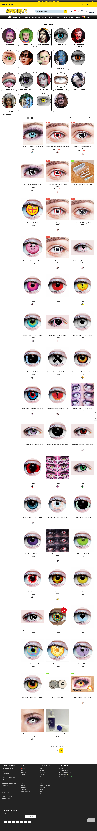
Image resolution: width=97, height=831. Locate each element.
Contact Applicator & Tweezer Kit (82, 184)
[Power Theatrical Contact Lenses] (32, 209)
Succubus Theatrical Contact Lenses (33, 444)
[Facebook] (5, 822)
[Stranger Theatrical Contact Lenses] (32, 322)
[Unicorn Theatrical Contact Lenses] (32, 650)
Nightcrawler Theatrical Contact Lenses (58, 481)
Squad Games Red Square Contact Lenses (57, 223)
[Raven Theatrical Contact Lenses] (82, 578)
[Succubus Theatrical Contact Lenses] (32, 431)
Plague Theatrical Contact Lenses (57, 517)
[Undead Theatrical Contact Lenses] (82, 684)
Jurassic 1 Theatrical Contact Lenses (83, 299)
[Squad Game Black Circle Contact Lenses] (82, 133)
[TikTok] (17, 822)
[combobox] (49, 11)
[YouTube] (25, 822)
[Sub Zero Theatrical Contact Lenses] (82, 394)
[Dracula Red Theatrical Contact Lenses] (82, 431)
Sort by (80, 118)
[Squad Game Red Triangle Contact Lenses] (57, 171)
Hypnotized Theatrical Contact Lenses (32, 630)
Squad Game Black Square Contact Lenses (57, 261)
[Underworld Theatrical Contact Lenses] (82, 616)
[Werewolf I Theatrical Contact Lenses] (82, 467)
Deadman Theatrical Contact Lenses (57, 372)
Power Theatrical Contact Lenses (33, 223)
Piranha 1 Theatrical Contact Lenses (32, 517)
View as (23, 118)
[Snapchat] (21, 822)
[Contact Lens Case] (57, 684)
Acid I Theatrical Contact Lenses (58, 335)
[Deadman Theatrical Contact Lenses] (57, 358)
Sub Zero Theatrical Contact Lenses (82, 408)
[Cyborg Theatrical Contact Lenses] (32, 171)
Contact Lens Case (57, 697)
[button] (28, 118)
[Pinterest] (13, 822)
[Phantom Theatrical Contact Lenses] (32, 540)
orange (82, 377)
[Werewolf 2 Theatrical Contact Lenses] (82, 358)
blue (32, 152)
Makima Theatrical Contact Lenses (57, 664)
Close (92, 1)
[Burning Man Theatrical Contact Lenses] (57, 616)
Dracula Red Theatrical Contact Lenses (82, 444)
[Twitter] (29, 822)
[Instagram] (9, 822)
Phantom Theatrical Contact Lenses (33, 554)
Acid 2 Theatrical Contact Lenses (83, 517)
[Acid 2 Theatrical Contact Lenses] (82, 504)
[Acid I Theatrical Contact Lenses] (57, 322)
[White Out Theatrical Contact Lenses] (32, 720)
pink (82, 268)
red (57, 152)
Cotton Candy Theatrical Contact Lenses (82, 261)
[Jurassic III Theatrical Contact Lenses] (82, 540)
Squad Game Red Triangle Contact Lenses (57, 185)
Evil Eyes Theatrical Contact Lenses (57, 299)
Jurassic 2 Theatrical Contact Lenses (57, 408)
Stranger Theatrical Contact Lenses (32, 335)
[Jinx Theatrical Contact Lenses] (32, 285)
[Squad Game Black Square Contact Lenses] (57, 247)
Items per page (63, 118)
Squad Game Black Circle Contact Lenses (82, 147)
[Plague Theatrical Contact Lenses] (57, 504)
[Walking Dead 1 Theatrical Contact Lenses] (57, 578)
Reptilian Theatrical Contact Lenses (32, 481)
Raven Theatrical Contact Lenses (82, 592)
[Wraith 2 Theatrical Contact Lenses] (32, 578)
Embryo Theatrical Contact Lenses (32, 261)
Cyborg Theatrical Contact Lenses (32, 184)
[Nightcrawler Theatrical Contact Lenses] (57, 467)
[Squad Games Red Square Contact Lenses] (57, 209)
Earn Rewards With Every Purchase (88, 4)
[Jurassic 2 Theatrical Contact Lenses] (57, 394)
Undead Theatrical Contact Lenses (82, 697)
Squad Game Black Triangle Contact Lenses (83, 223)
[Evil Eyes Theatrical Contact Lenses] (57, 285)
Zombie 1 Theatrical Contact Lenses (82, 335)
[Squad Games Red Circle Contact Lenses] (57, 133)
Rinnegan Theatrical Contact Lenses (83, 664)
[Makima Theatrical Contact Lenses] (57, 650)
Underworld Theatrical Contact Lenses (82, 630)
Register (94, 10)
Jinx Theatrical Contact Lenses (32, 299)
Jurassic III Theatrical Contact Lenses (82, 554)
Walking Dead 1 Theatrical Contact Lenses (57, 592)
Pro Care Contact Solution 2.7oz (57, 734)
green (82, 486)
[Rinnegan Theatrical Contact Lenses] (82, 650)
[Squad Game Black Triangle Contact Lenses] (82, 209)
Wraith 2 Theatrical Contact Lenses (32, 592)
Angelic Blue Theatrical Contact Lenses (32, 146)
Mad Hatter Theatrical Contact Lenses (32, 697)
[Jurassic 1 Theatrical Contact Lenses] (82, 285)
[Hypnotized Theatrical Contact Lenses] (32, 616)
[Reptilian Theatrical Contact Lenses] (32, 467)
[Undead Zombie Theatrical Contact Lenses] (57, 540)
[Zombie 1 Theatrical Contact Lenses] (82, 322)
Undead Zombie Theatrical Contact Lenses (57, 554)
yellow (82, 304)
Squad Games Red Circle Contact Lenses (57, 146)
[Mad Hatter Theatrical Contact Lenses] (32, 684)
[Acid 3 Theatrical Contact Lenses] (32, 358)
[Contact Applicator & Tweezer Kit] (82, 171)
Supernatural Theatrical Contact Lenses (33, 408)
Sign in (89, 10)
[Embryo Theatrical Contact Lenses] (32, 247)
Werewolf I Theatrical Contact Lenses (82, 481)
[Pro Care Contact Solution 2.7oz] (57, 720)
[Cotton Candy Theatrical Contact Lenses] (82, 247)
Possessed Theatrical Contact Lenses (57, 444)
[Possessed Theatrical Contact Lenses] (57, 431)
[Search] (51, 11)
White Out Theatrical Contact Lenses (32, 734)
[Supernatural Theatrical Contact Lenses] (32, 394)
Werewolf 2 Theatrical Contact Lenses (82, 372)
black (82, 154)
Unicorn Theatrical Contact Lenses (32, 664)
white (57, 561)
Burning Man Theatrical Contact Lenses (57, 630)
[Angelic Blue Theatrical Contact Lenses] (32, 133)
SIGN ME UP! (30, 816)
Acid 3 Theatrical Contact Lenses (32, 372)
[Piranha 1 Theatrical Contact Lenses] (32, 504)
